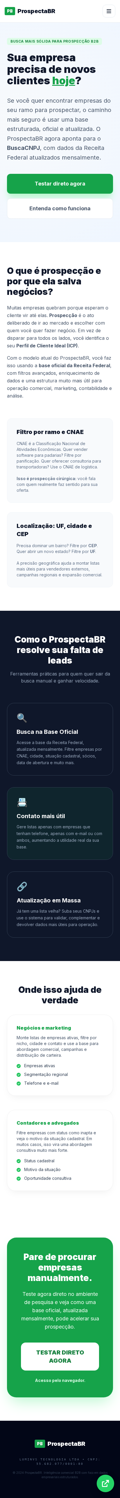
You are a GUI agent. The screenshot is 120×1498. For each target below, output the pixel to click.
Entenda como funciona (60, 208)
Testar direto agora (60, 184)
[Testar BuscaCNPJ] (105, 1483)
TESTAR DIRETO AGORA (60, 1356)
